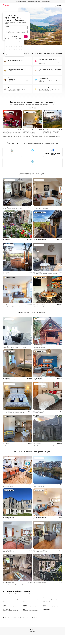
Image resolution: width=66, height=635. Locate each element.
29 (19, 52)
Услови (35, 632)
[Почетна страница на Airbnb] (6, 5)
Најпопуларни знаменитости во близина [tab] (37, 593)
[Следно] (35, 108)
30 (21, 52)
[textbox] (10, 32)
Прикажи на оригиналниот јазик (43, 1)
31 (6, 54)
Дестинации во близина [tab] (8, 593)
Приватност (30, 632)
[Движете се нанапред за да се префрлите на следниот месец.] (21, 36)
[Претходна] (30, 108)
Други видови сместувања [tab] (21, 593)
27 (14, 52)
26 (11, 52)
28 (16, 52)
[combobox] (16, 28)
